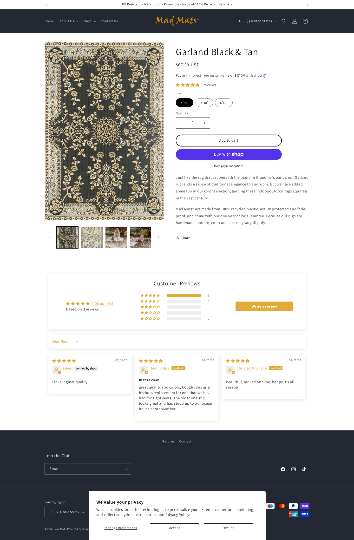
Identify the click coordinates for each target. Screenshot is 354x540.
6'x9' (224, 102)
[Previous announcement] (46, 4)
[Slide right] (158, 237)
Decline (229, 527)
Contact (185, 441)
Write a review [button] (264, 306)
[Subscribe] (125, 468)
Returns (168, 441)
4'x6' (184, 102)
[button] (68, 21)
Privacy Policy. (177, 514)
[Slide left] (50, 237)
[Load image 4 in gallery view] (140, 237)
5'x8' (204, 102)
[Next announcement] (307, 4)
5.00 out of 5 (102, 303)
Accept (174, 527)
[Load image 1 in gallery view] (67, 237)
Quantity (182, 113)
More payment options (229, 166)
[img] (64, 360)
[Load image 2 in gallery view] (92, 237)
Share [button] (185, 238)
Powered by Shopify (79, 529)
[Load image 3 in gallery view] (116, 237)
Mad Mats (60, 529)
